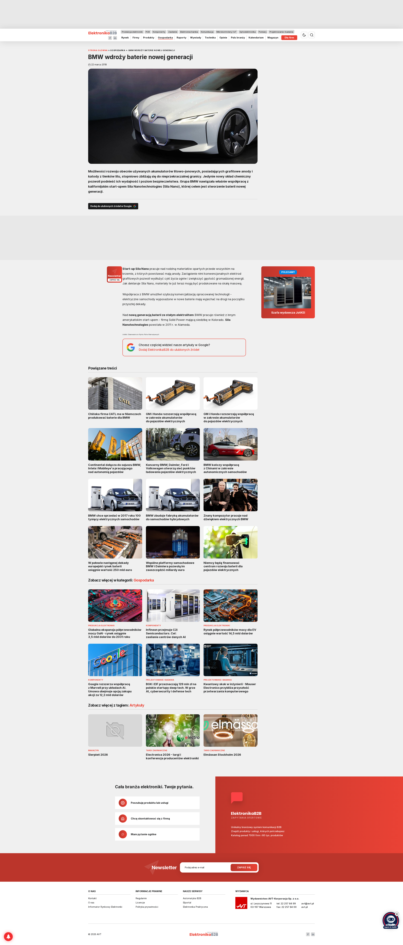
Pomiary (263, 32)
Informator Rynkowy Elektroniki (105, 906)
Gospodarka (165, 37)
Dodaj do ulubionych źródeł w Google (111, 206)
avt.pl (304, 906)
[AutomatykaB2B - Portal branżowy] (102, 32)
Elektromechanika (189, 32)
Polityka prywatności (147, 906)
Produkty (148, 37)
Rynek (125, 37)
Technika (210, 37)
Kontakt (92, 898)
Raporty (181, 37)
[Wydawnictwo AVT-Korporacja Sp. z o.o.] (241, 904)
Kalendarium (256, 37)
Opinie (223, 37)
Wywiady (195, 37)
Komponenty (159, 32)
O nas (91, 902)
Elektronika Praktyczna (195, 906)
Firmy (136, 37)
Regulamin (141, 898)
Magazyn (272, 37)
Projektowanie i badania (281, 32)
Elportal (187, 902)
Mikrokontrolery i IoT (226, 32)
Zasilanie (172, 32)
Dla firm (289, 37)
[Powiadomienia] (8, 936)
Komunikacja (207, 32)
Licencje (140, 902)
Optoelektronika (247, 32)
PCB (148, 32)
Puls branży (238, 37)
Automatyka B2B (192, 898)
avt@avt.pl (307, 903)
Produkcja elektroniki (132, 32)
